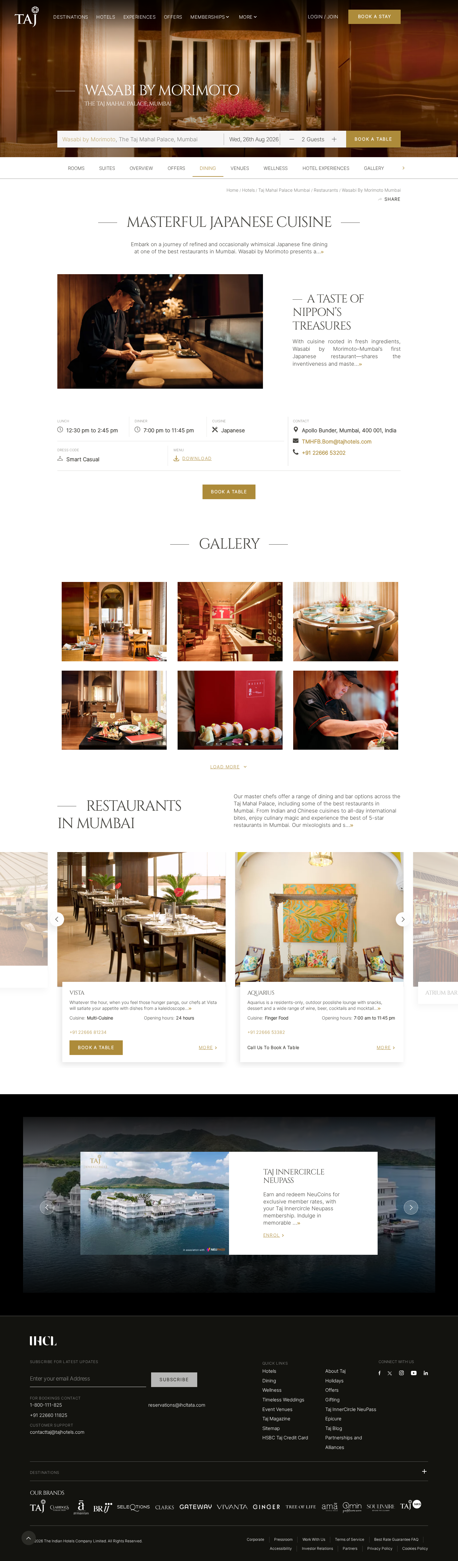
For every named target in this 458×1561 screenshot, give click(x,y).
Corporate (255, 1539)
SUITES (107, 168)
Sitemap (271, 1428)
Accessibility (281, 1548)
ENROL (271, 1235)
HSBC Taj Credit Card (285, 1438)
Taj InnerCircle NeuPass (350, 1409)
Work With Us (314, 1539)
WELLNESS (276, 168)
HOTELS (105, 17)
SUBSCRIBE (174, 1379)
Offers (332, 1390)
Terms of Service (349, 1539)
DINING (208, 168)
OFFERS (173, 17)
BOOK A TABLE (373, 139)
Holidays (334, 1381)
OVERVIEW (141, 168)
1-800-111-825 (46, 1405)
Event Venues (277, 1409)
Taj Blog (333, 1428)
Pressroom (283, 1539)
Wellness (272, 1390)
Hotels (269, 1371)
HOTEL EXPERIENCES (326, 168)
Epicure (333, 1419)
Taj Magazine (276, 1419)
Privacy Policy (380, 1548)
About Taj (335, 1371)
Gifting (332, 1400)
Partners (350, 1548)
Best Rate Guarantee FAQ (396, 1539)
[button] (229, 1471)
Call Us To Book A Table (273, 1047)
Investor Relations (317, 1548)
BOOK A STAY (374, 16)
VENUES (240, 168)
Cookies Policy (415, 1548)
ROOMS (76, 168)
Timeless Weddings (283, 1400)
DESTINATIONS (70, 17)
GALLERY (374, 168)
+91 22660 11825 (48, 1415)
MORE (206, 1047)
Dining (269, 1381)
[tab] (76, 168)
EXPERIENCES (139, 17)
